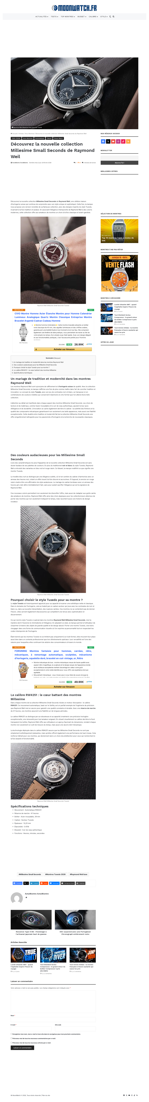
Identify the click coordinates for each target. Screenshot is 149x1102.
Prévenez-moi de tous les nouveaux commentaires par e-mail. (34, 1038)
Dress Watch (58, 138)
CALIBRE (92, 16)
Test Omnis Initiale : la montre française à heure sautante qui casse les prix (81, 967)
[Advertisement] (74, 38)
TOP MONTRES (67, 16)
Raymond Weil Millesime (63, 620)
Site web (58, 1025)
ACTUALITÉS (41, 16)
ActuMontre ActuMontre (20, 162)
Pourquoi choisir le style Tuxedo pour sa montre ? (30, 367)
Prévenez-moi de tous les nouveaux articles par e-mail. (32, 1043)
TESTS (54, 16)
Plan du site (46, 1095)
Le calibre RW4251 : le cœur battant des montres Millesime (34, 370)
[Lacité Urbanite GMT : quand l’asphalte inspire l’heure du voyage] (24, 955)
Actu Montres (29, 133)
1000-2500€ (16, 138)
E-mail (13, 1025)
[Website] (26, 897)
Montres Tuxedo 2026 (56, 874)
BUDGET (81, 16)
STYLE (103, 16)
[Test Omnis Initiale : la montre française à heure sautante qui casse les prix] (83, 955)
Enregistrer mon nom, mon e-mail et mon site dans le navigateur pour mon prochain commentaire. (47, 1034)
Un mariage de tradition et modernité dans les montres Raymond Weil (37, 362)
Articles (21, 133)
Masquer (57, 358)
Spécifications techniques (22, 373)
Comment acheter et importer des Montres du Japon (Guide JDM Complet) (118, 238)
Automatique (39, 138)
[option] (119, 231)
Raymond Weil (76, 210)
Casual (49, 138)
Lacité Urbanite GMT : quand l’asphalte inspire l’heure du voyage (22, 967)
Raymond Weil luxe (79, 874)
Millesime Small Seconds (30, 874)
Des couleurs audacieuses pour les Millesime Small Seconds (34, 365)
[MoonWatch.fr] (74, 8)
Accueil (14, 133)
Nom (13, 1015)
